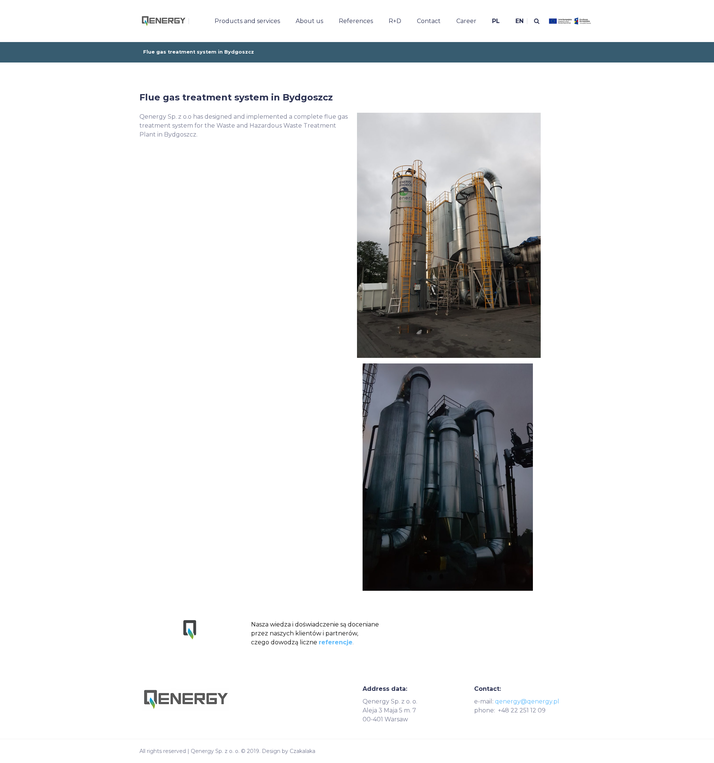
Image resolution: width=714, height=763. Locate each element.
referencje (336, 642)
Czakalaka (302, 751)
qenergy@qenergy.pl (527, 701)
